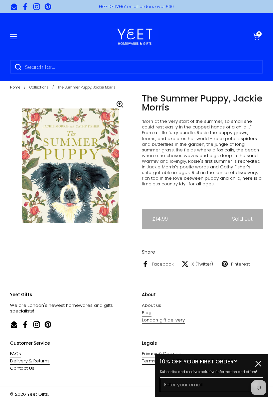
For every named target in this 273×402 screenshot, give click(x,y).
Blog (146, 312)
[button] (256, 36)
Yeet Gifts (37, 394)
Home (15, 87)
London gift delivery (163, 320)
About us (151, 305)
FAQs (15, 353)
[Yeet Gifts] (134, 36)
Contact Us (22, 368)
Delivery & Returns (30, 361)
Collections (39, 87)
